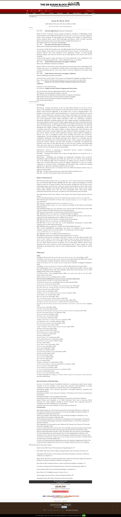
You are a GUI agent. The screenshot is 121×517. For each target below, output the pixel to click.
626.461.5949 (60, 486)
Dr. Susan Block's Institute (52, 510)
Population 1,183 (67, 504)
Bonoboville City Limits (56, 504)
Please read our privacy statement (72, 510)
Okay (84, 515)
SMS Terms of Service (57, 500)
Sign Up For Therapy (60, 491)
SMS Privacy (65, 500)
